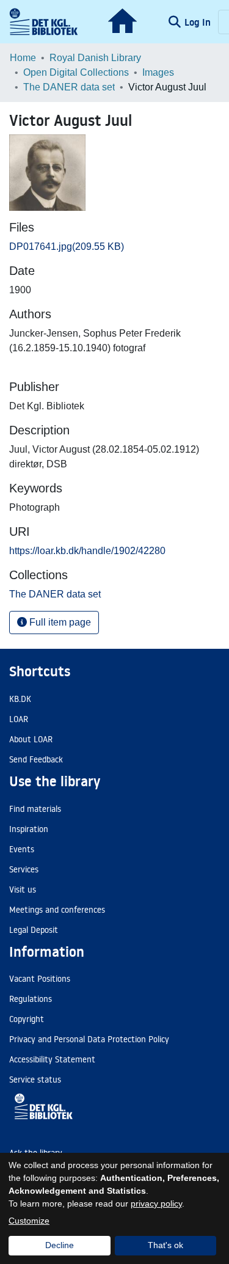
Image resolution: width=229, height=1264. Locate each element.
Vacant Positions (39, 978)
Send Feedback (36, 759)
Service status (35, 1079)
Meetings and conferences (57, 909)
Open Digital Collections (76, 72)
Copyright (26, 1019)
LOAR (18, 719)
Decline (59, 1245)
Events (21, 849)
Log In (198, 22)
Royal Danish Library (95, 58)
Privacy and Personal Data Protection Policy (89, 1039)
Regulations (30, 998)
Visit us (22, 889)
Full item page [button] (59, 622)
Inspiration (28, 829)
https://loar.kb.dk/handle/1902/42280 (87, 551)
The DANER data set (69, 87)
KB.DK (20, 698)
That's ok (165, 1245)
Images (158, 72)
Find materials (35, 808)
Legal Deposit (33, 929)
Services (23, 869)
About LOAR (31, 739)
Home (23, 58)
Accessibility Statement (52, 1059)
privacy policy (156, 1203)
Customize (29, 1221)
